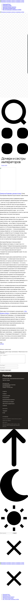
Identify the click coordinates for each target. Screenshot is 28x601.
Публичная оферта (7, 420)
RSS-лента (5, 422)
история (2, 343)
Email (4, 412)
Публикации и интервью (8, 401)
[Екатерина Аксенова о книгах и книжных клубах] (12, 0)
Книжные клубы (6, 395)
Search (14, 533)
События (5, 405)
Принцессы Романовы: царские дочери (10, 193)
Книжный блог (6, 397)
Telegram (5, 410)
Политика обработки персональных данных (12, 418)
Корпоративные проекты (9, 399)
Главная (4, 393)
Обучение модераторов (8, 403)
